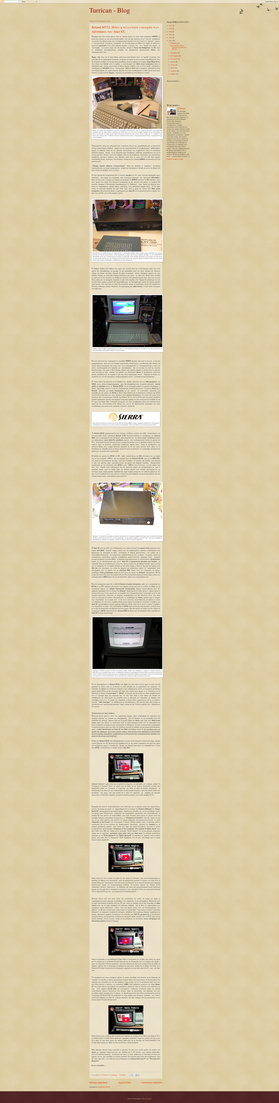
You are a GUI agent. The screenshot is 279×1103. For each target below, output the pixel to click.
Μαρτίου (173, 74)
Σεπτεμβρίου (175, 56)
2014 (171, 32)
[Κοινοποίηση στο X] (134, 1075)
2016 (171, 28)
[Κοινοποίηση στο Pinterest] (138, 1075)
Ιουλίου (173, 62)
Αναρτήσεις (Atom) (104, 1087)
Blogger (148, 1099)
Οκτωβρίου (174, 53)
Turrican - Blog (109, 10)
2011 (171, 41)
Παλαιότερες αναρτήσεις (152, 1083)
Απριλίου (174, 71)
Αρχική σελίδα (124, 1083)
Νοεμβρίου (174, 43)
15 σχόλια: (122, 1075)
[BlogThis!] (132, 1075)
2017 (171, 26)
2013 (171, 34)
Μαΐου (173, 68)
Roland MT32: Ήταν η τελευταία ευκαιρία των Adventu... (178, 47)
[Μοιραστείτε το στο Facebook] (136, 1075)
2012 (171, 37)
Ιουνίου (173, 65)
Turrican (182, 108)
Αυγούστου (174, 59)
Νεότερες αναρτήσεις (98, 1083)
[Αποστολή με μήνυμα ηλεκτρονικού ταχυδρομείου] (130, 1075)
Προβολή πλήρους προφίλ (175, 159)
